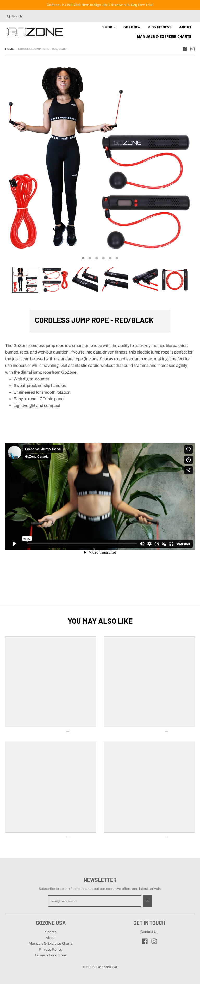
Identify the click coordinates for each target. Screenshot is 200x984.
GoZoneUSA (106, 967)
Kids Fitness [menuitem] (160, 27)
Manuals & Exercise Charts (51, 943)
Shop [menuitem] (107, 27)
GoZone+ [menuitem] (131, 27)
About (51, 937)
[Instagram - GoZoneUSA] (192, 49)
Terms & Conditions (51, 955)
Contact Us (149, 932)
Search (51, 932)
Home (9, 49)
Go (147, 901)
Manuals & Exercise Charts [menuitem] (164, 36)
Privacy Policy (50, 949)
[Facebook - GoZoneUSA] (184, 49)
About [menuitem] (185, 27)
